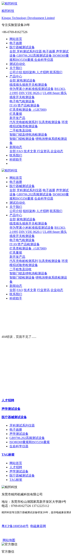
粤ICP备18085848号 (15, 526)
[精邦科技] (35, 171)
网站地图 (9, 540)
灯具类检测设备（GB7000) (28, 248)
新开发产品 (17, 256)
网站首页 (15, 39)
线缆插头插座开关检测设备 (28, 223)
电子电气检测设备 (22, 240)
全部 (13, 51)
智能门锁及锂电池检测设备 (28, 273)
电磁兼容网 (38, 526)
